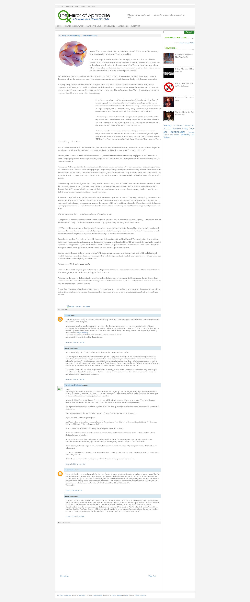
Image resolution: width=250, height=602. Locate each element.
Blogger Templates (140, 595)
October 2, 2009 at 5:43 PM (75, 379)
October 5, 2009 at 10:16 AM (75, 464)
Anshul (126, 595)
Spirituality (109, 26)
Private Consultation (74, 26)
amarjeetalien (70, 470)
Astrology (123, 26)
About (83, 6)
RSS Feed (60, 6)
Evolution (135, 26)
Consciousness (178, 125)
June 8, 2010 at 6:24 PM (74, 490)
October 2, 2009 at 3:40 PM (75, 342)
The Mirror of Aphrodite (74, 385)
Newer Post (64, 576)
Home (59, 26)
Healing (185, 129)
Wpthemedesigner (97, 595)
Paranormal (191, 132)
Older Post (152, 576)
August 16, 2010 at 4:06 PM (75, 516)
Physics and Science (171, 135)
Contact (91, 6)
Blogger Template (117, 595)
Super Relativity (82, 333)
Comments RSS (72, 6)
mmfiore (68, 315)
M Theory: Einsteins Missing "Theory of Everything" (78, 35)
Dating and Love (94, 26)
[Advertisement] (76, 120)
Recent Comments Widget (186, 43)
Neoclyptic (82, 595)
